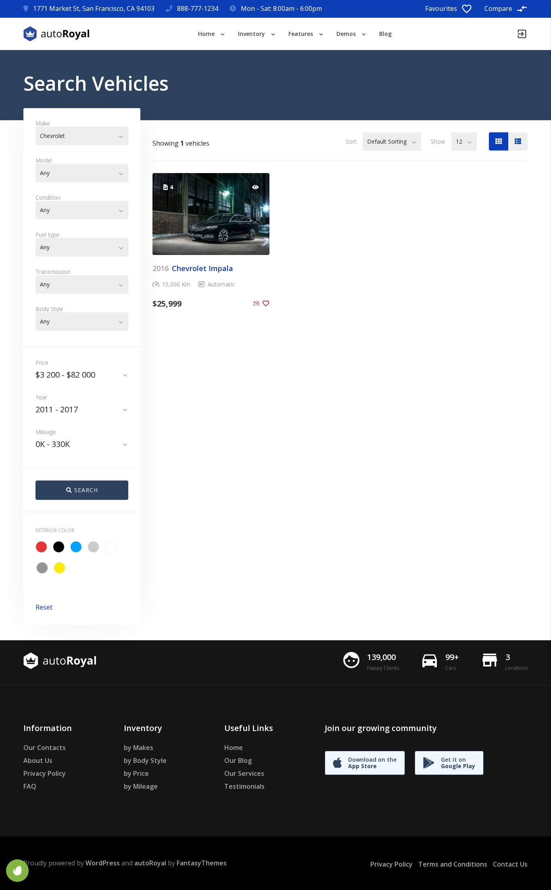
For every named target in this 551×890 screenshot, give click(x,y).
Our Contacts (44, 747)
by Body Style (145, 760)
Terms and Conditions (452, 864)
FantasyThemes (202, 863)
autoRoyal (150, 863)
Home (233, 747)
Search (85, 490)
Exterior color (55, 530)
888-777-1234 (197, 8)
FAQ (29, 786)
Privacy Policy (44, 773)
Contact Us (510, 864)
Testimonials (244, 786)
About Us (37, 760)
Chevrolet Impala (192, 268)
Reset (43, 607)
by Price (136, 773)
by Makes (138, 747)
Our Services (244, 773)
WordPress (103, 863)
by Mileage (141, 786)
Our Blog (238, 760)
